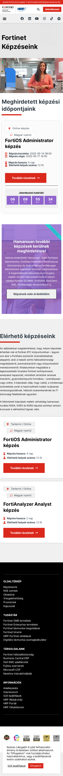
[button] (38, 9)
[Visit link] (31, 2)
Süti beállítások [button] (12, 695)
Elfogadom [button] (35, 765)
